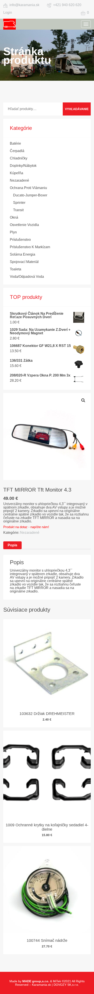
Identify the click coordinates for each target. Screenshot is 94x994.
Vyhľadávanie (77, 109)
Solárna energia (22, 254)
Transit (18, 210)
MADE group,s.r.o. (35, 981)
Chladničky (18, 158)
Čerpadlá (17, 151)
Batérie (15, 143)
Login (7, 12)
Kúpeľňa (16, 173)
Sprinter (19, 202)
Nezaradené (19, 180)
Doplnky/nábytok (23, 165)
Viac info (45, 672)
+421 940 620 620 (67, 5)
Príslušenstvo (20, 239)
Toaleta (15, 269)
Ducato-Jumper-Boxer (30, 195)
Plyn (13, 232)
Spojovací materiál (24, 262)
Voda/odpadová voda (27, 276)
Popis (12, 545)
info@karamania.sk (24, 5)
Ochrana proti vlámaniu (28, 188)
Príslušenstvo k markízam (30, 247)
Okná (14, 217)
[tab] (12, 545)
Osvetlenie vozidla (24, 225)
